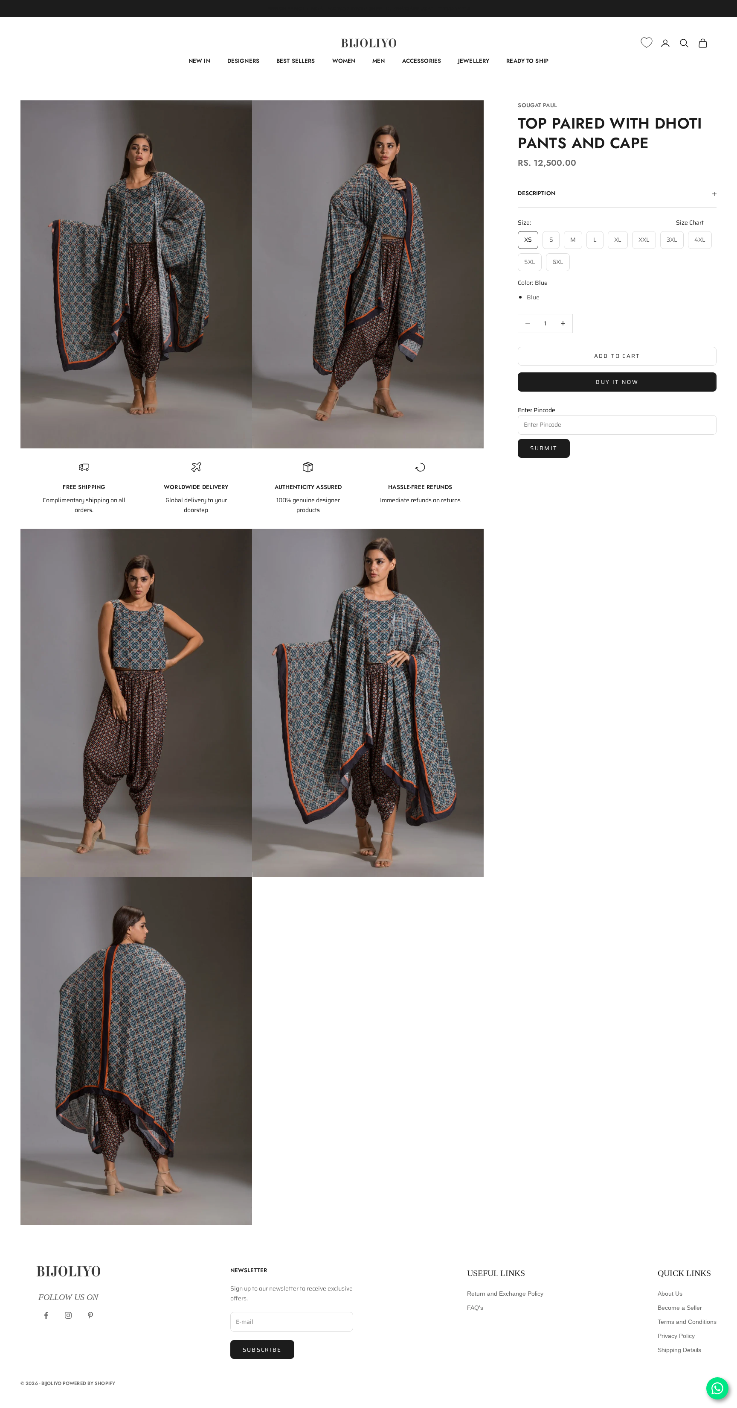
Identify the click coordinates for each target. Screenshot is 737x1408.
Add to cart (617, 355)
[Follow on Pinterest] (90, 1315)
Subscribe (262, 1349)
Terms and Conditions (687, 1321)
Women (344, 61)
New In (199, 61)
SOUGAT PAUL (537, 105)
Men (378, 61)
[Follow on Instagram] (68, 1315)
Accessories (421, 61)
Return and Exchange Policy (505, 1293)
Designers (243, 61)
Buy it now (617, 382)
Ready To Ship (527, 61)
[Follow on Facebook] (46, 1315)
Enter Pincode (536, 409)
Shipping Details (679, 1350)
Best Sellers (295, 61)
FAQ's (475, 1307)
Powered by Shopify (89, 1383)
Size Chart (690, 222)
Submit (543, 448)
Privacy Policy (676, 1335)
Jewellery (473, 61)
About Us (670, 1293)
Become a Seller (680, 1307)
